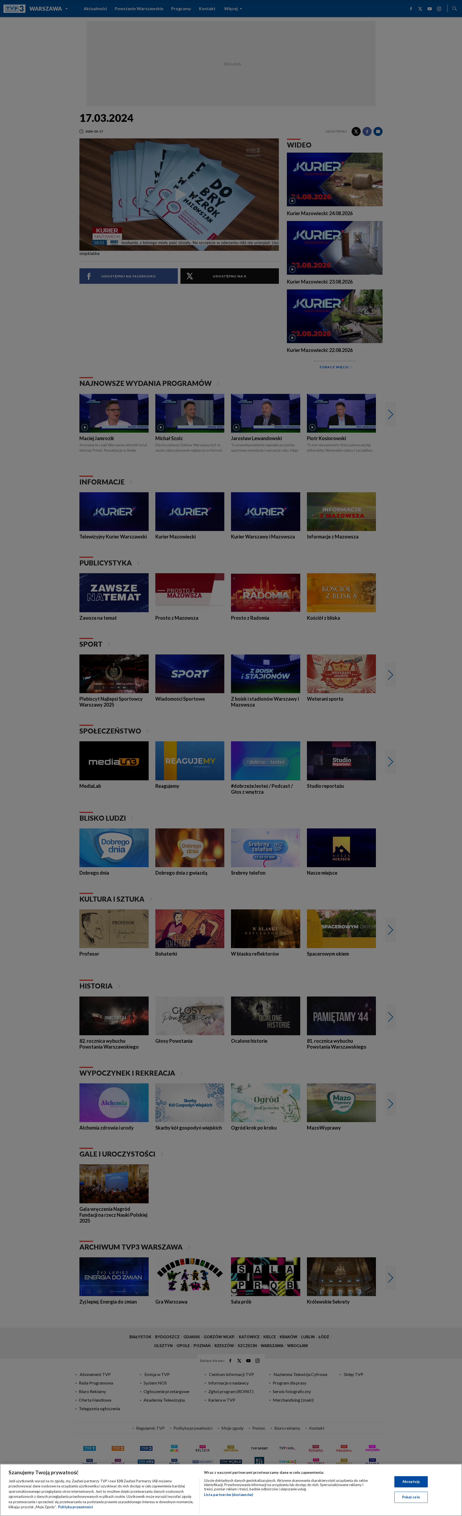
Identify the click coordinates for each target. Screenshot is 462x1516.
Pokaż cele (411, 1497)
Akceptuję (411, 1481)
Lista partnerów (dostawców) (228, 1494)
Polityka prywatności (75, 1507)
